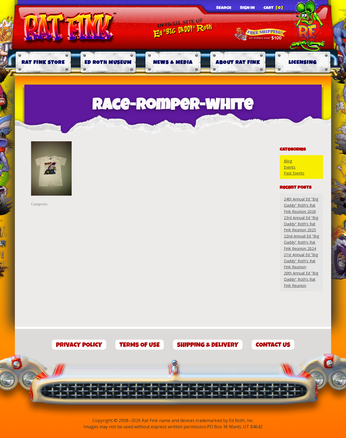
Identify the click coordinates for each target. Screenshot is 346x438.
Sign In (247, 8)
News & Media (173, 62)
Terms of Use (139, 344)
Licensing (303, 62)
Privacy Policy (79, 344)
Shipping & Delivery (207, 344)
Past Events (294, 173)
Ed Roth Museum (108, 62)
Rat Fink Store (43, 62)
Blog (288, 160)
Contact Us (273, 344)
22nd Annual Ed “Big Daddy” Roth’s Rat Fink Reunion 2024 (301, 242)
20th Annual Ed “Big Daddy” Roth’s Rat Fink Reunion (301, 279)
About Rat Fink (238, 62)
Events (289, 167)
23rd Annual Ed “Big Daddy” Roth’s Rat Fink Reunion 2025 (301, 224)
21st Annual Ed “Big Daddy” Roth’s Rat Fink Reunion (301, 261)
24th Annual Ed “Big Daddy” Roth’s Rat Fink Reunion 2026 (301, 205)
